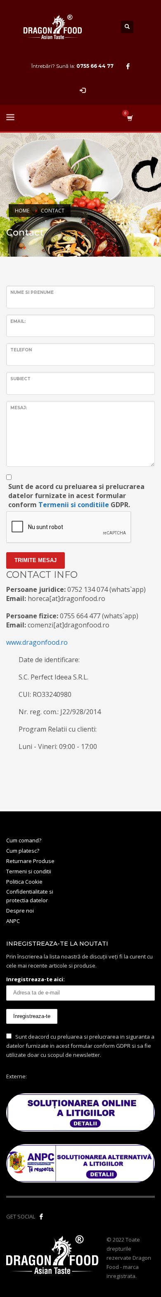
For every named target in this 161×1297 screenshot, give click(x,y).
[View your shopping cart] (129, 118)
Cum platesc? (22, 850)
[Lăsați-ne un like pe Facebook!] (41, 1216)
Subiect (20, 378)
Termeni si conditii (28, 871)
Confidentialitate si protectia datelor (29, 896)
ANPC (13, 921)
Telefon (21, 350)
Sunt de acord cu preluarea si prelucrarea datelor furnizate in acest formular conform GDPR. (76, 495)
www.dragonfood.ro (37, 642)
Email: (18, 321)
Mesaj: (18, 407)
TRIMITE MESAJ (35, 560)
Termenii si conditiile (73, 504)
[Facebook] (128, 66)
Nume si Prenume (32, 292)
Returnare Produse (30, 861)
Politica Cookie (24, 881)
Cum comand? (23, 840)
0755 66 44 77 (95, 66)
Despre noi (20, 910)
